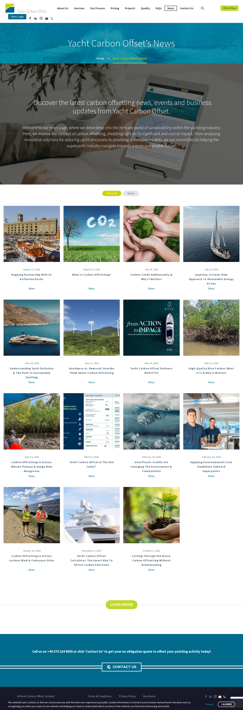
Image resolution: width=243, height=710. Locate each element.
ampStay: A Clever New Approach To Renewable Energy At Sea (211, 279)
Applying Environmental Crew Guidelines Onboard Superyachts (211, 466)
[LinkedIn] (35, 18)
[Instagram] (41, 18)
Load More (121, 605)
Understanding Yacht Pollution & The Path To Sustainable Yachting (32, 373)
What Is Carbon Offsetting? (91, 274)
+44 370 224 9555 (60, 651)
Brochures (149, 696)
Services (79, 8)
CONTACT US (121, 667)
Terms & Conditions (100, 696)
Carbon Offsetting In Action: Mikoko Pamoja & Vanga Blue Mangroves (31, 466)
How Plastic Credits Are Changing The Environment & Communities (151, 466)
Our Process (97, 8)
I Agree (226, 704)
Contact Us (186, 8)
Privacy (210, 704)
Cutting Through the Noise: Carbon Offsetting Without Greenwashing (151, 560)
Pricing (115, 8)
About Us (62, 8)
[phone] (224, 696)
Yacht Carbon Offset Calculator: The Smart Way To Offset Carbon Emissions (91, 560)
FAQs (159, 8)
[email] (219, 696)
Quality (145, 8)
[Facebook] (30, 18)
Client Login (17, 16)
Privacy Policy (127, 696)
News (170, 8)
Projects (130, 8)
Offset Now (229, 8)
